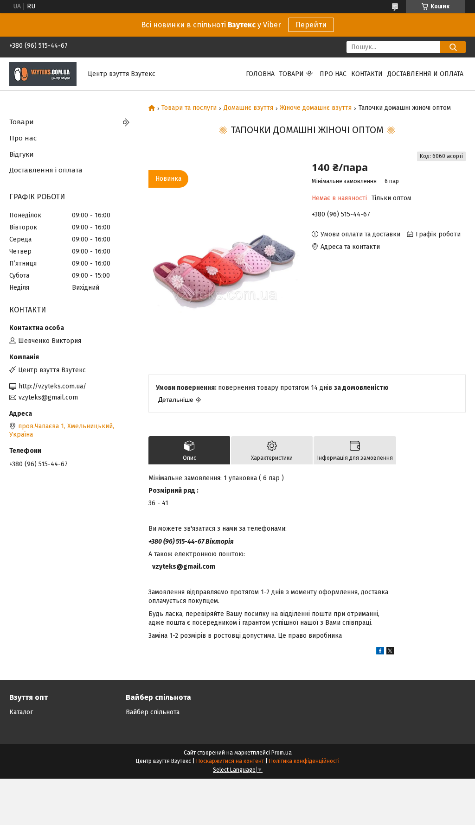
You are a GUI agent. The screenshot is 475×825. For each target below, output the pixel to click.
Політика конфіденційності (304, 761)
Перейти (311, 24)
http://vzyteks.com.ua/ (52, 386)
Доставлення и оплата (425, 74)
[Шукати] (453, 47)
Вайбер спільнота (153, 712)
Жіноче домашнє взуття (316, 108)
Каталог (21, 712)
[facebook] (380, 652)
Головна (260, 74)
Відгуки (21, 154)
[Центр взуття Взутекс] (43, 73)
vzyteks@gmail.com (48, 397)
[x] (390, 652)
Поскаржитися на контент (230, 761)
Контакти (367, 74)
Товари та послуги (189, 108)
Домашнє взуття (248, 108)
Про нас (333, 74)
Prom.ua (281, 752)
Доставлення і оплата (46, 170)
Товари (291, 74)
